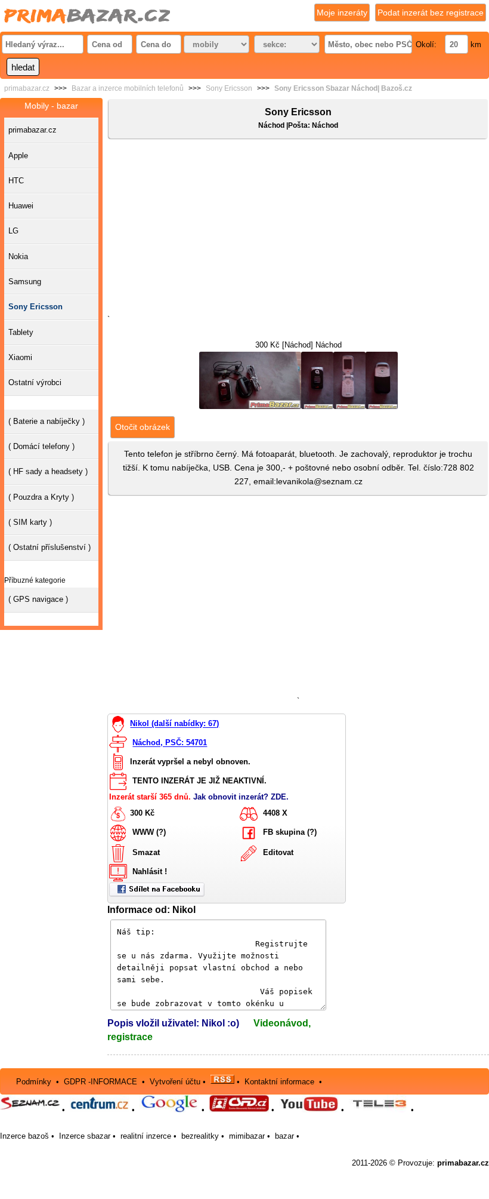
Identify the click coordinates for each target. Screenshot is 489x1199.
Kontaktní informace (279, 1081)
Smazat (146, 852)
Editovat (278, 852)
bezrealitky (200, 1136)
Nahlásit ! (149, 872)
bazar (284, 1136)
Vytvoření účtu (175, 1081)
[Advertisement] (298, 229)
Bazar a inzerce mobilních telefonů (128, 88)
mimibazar (247, 1136)
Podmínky (33, 1081)
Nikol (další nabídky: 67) (174, 724)
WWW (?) (149, 832)
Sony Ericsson (229, 88)
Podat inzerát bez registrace (430, 12)
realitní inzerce (145, 1136)
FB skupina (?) (290, 832)
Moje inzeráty (342, 12)
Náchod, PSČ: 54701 (169, 743)
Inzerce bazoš (24, 1136)
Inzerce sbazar (84, 1136)
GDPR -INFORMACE (102, 1081)
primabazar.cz (26, 88)
